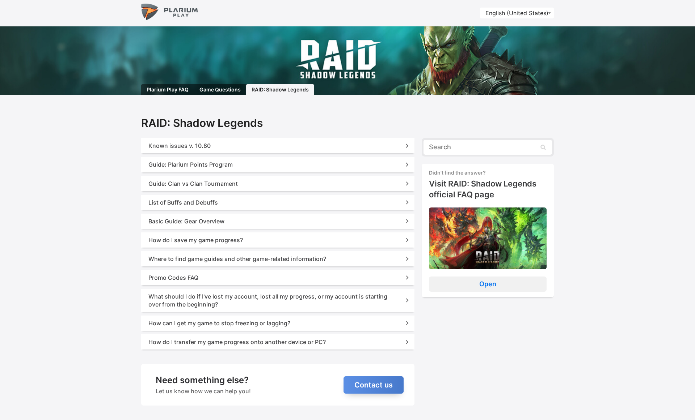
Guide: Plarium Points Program (190, 164)
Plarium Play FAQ (168, 89)
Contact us (373, 385)
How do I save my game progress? (195, 240)
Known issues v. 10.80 (179, 145)
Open (487, 284)
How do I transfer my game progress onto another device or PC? (237, 342)
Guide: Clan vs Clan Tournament (193, 183)
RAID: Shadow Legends (280, 89)
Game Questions (220, 89)
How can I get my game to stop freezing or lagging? (219, 323)
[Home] (169, 13)
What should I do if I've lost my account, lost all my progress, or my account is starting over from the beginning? (267, 300)
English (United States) (516, 13)
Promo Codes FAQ (173, 277)
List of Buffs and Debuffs (183, 202)
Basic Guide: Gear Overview (186, 221)
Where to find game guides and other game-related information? (237, 258)
